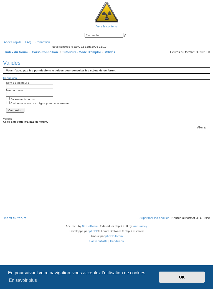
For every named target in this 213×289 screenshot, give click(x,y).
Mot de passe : (15, 90)
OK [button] (182, 277)
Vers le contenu (106, 26)
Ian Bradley (140, 226)
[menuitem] (27, 42)
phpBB (93, 231)
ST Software (90, 226)
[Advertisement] (106, 172)
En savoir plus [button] (23, 280)
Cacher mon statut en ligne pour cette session (40, 103)
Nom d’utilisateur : (17, 82)
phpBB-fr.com (114, 236)
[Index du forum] (106, 12)
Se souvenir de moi (22, 99)
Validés (12, 63)
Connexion (10, 77)
